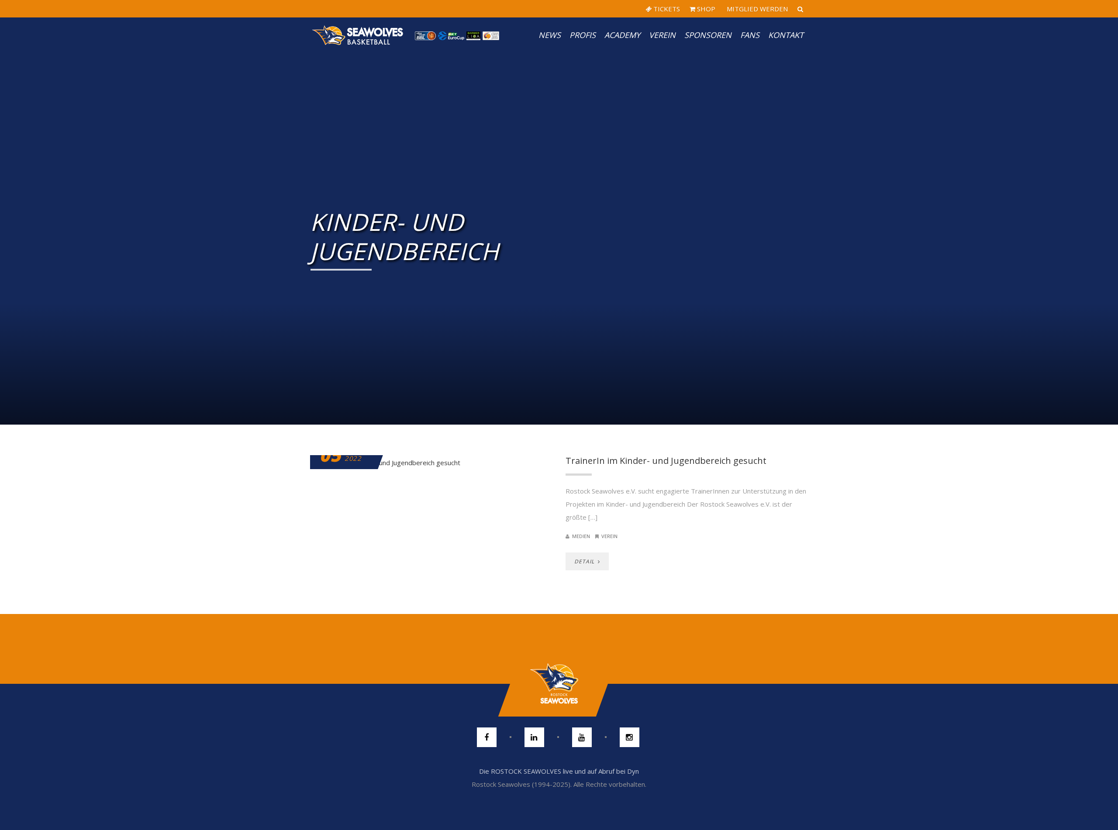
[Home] (358, 34)
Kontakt (786, 35)
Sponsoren (708, 35)
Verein (662, 35)
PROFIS (582, 35)
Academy (622, 35)
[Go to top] (559, 684)
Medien (581, 536)
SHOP (705, 8)
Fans (749, 35)
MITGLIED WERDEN (756, 8)
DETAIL (585, 561)
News (549, 35)
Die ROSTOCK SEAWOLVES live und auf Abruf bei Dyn (559, 771)
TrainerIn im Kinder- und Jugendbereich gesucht (666, 460)
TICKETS (666, 8)
